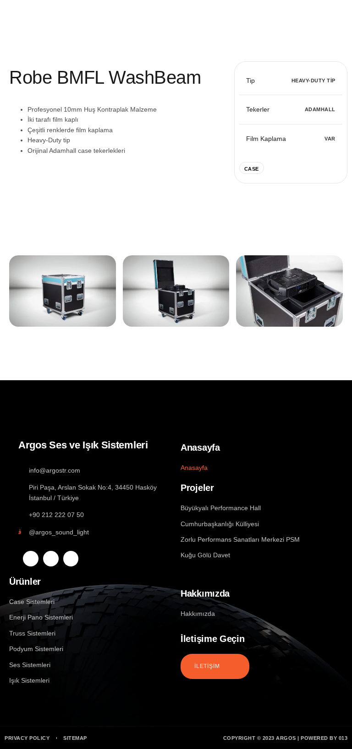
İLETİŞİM (207, 666)
